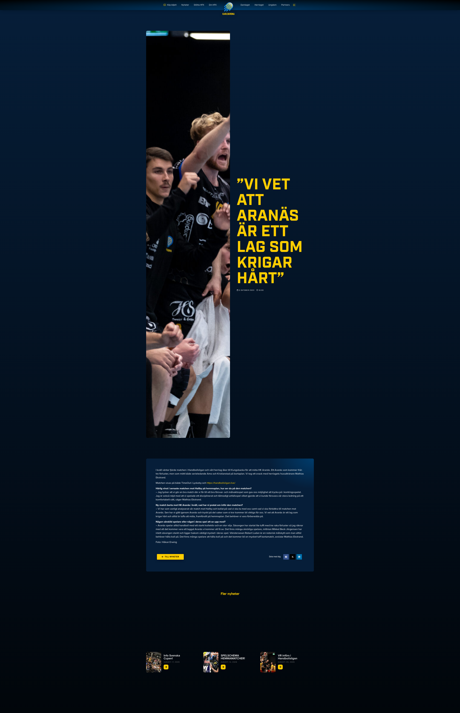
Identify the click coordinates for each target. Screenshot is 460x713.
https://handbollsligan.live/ (221, 483)
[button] (286, 557)
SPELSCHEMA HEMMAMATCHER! (233, 657)
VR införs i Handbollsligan (287, 657)
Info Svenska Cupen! (172, 657)
